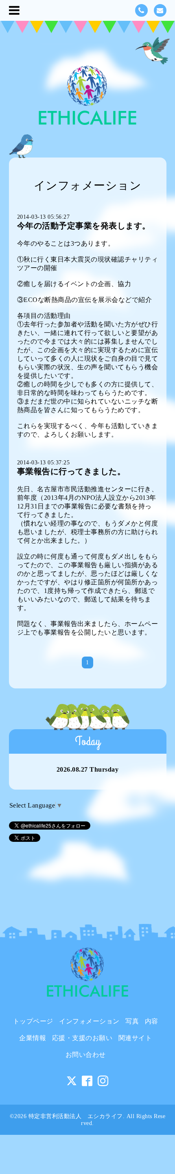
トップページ (33, 1021)
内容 (151, 1021)
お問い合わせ (86, 1054)
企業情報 (32, 1037)
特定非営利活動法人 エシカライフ (75, 1116)
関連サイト (135, 1037)
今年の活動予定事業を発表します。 (84, 225)
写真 (132, 1021)
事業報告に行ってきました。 (71, 471)
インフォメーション (89, 1021)
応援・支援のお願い (82, 1037)
